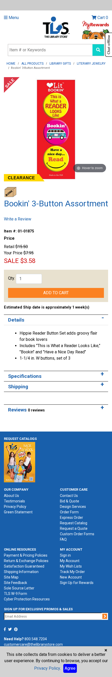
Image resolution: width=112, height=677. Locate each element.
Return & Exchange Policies (26, 561)
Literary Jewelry (91, 63)
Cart (102, 17)
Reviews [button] (26, 410)
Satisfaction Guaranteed (24, 566)
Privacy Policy (15, 506)
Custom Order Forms (77, 534)
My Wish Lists (71, 566)
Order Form (69, 512)
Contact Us (69, 496)
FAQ (63, 539)
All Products (32, 63)
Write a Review (17, 219)
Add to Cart (56, 292)
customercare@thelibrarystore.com (33, 644)
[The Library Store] (56, 26)
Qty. (11, 278)
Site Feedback (15, 583)
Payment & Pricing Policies (25, 555)
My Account (69, 561)
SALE (11, 260)
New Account (71, 577)
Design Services (73, 506)
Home (11, 63)
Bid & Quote (69, 501)
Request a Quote (74, 528)
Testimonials (14, 501)
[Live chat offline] (108, 45)
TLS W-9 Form (15, 594)
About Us (11, 496)
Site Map (11, 577)
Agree (70, 668)
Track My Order (72, 572)
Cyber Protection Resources (27, 599)
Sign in (65, 555)
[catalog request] (19, 462)
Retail (9, 246)
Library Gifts (60, 63)
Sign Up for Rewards (77, 583)
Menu (13, 17)
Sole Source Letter (19, 588)
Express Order (71, 517)
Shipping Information (21, 572)
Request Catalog (73, 523)
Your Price (13, 252)
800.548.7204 (35, 639)
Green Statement (18, 512)
